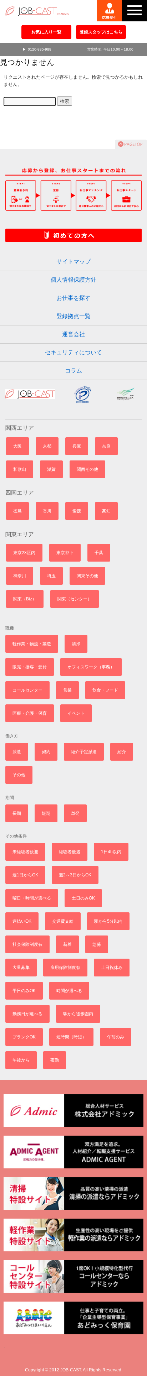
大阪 (17, 446)
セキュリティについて (73, 352)
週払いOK (21, 921)
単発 (75, 813)
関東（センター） (74, 598)
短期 (46, 813)
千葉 (99, 552)
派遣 (16, 751)
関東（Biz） (24, 598)
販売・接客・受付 (29, 666)
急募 (96, 944)
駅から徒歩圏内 (78, 1013)
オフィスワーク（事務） (91, 666)
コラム (73, 371)
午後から (21, 1060)
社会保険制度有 (27, 944)
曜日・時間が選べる (31, 898)
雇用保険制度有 (65, 967)
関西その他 (87, 469)
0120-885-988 (39, 49)
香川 (47, 511)
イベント (76, 713)
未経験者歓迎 (25, 851)
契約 (46, 751)
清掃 (76, 643)
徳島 (17, 511)
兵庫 (76, 446)
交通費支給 (63, 921)
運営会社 (73, 334)
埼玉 (51, 575)
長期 (16, 813)
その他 (18, 774)
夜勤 (54, 1060)
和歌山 (19, 469)
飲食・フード (105, 690)
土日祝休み (111, 967)
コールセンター (27, 690)
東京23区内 (24, 552)
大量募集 (21, 967)
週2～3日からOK (75, 874)
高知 (106, 511)
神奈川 (19, 575)
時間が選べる (69, 990)
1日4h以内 (111, 851)
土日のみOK (83, 898)
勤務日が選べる (27, 1013)
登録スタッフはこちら (101, 32)
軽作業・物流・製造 (31, 643)
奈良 (106, 446)
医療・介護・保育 (29, 713)
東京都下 (65, 552)
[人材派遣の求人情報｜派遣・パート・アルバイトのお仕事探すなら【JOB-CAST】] (37, 8)
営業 (67, 690)
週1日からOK (25, 874)
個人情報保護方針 (73, 280)
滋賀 (51, 469)
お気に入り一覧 (46, 32)
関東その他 (87, 575)
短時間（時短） (71, 1036)
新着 (67, 944)
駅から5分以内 (108, 921)
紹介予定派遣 (84, 751)
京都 (47, 446)
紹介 (121, 751)
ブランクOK (24, 1036)
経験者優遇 (69, 851)
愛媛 (76, 511)
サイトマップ (73, 262)
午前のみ (115, 1036)
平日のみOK (24, 990)
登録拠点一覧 (73, 316)
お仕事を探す (73, 298)
